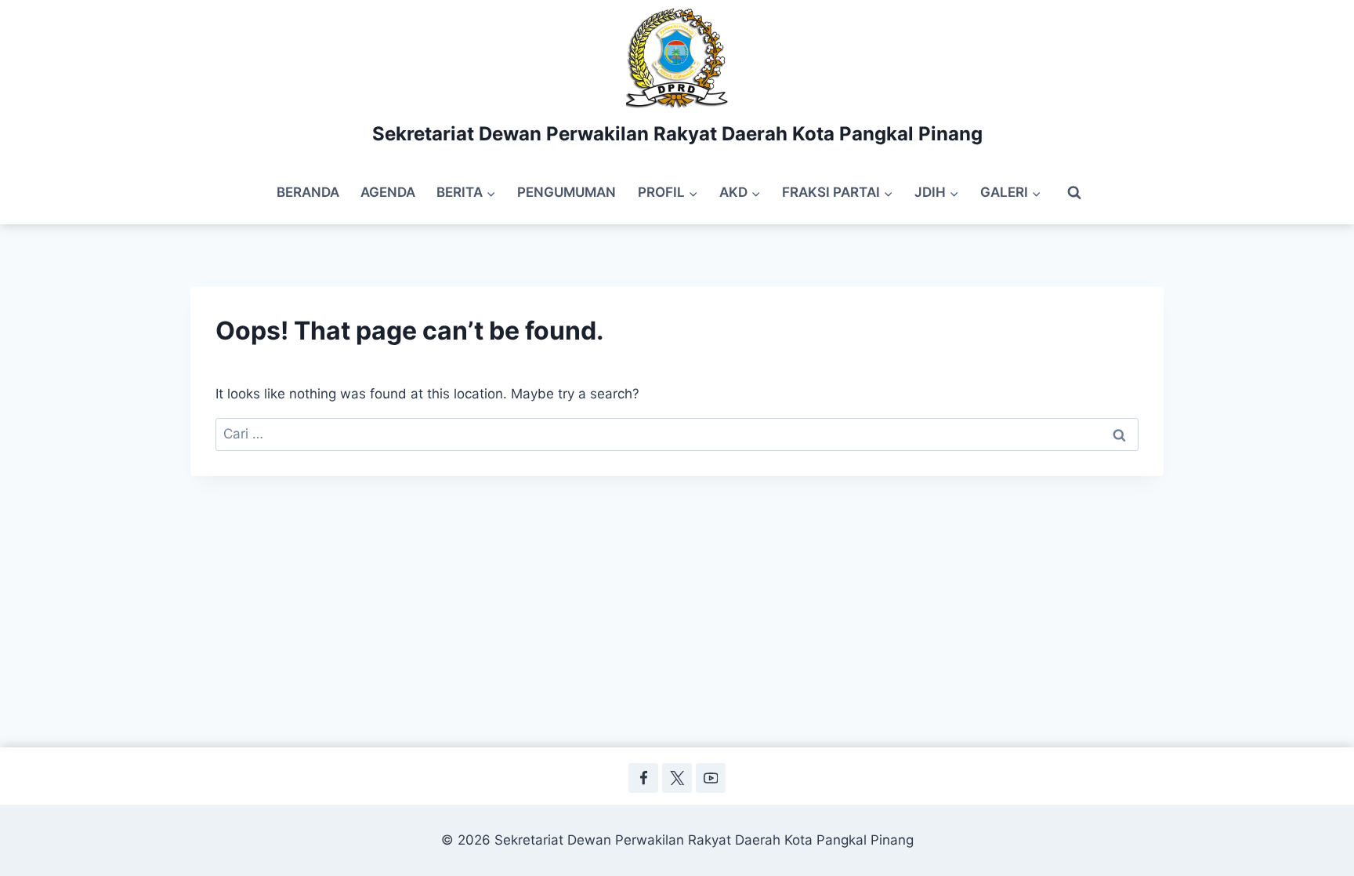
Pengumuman (566, 192)
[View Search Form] (1074, 193)
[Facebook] (642, 777)
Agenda (387, 192)
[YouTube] (710, 777)
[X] (676, 777)
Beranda (308, 192)
